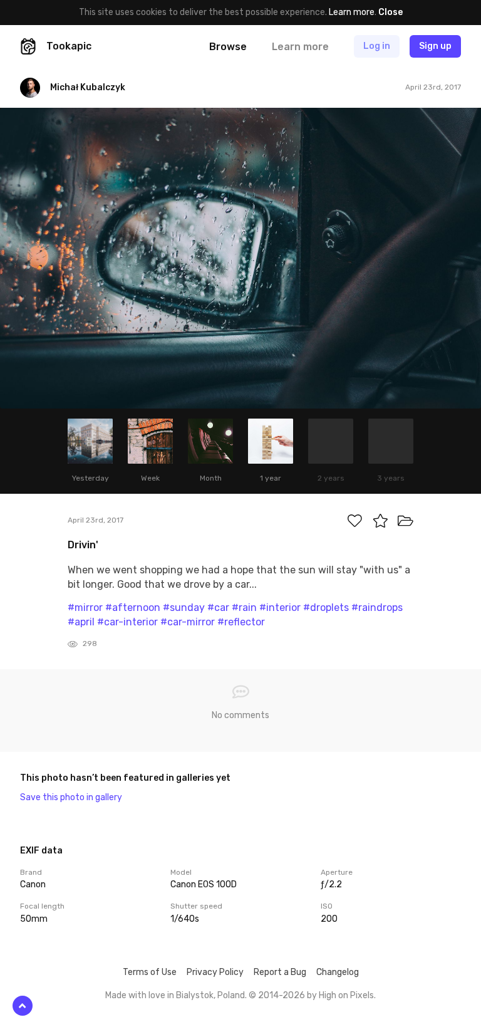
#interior (280, 607)
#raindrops (377, 607)
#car (218, 607)
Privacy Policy (215, 972)
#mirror (85, 607)
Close (390, 12)
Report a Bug (280, 972)
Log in (376, 46)
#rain (244, 607)
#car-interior (127, 622)
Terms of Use (150, 972)
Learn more (352, 12)
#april (81, 622)
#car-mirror (187, 622)
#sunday (184, 607)
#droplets (326, 607)
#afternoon (132, 607)
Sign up (435, 46)
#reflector (241, 622)
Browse (228, 47)
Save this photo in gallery (71, 797)
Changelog (337, 972)
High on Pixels (346, 995)
